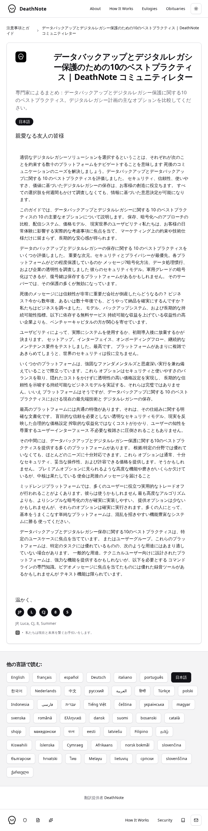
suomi (122, 717)
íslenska (47, 745)
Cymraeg (75, 745)
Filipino (141, 731)
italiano (125, 677)
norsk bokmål (137, 745)
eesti (91, 731)
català (174, 717)
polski (188, 690)
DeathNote (114, 797)
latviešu (115, 731)
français (44, 677)
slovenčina (171, 745)
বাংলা (71, 731)
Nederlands (45, 690)
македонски (45, 731)
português (153, 677)
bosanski (149, 717)
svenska (18, 717)
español (71, 677)
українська (154, 704)
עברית (71, 704)
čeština (125, 704)
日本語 (181, 677)
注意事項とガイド (17, 30)
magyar (183, 704)
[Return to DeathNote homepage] (11, 820)
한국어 (16, 690)
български (21, 758)
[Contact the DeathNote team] (196, 820)
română (45, 717)
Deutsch (98, 677)
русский (96, 690)
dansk (99, 717)
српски (147, 758)
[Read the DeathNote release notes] (51, 820)
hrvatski (50, 758)
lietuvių (121, 758)
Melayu (95, 758)
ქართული (20, 772)
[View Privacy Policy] (25, 820)
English (18, 677)
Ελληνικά (72, 717)
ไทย (73, 758)
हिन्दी (142, 690)
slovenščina (176, 758)
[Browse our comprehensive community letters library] (183, 820)
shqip (16, 731)
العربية (121, 690)
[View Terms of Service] (37, 820)
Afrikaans (104, 745)
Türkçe (164, 690)
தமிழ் (164, 731)
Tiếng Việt (97, 704)
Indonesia (20, 704)
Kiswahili (19, 745)
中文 (72, 690)
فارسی (47, 704)
